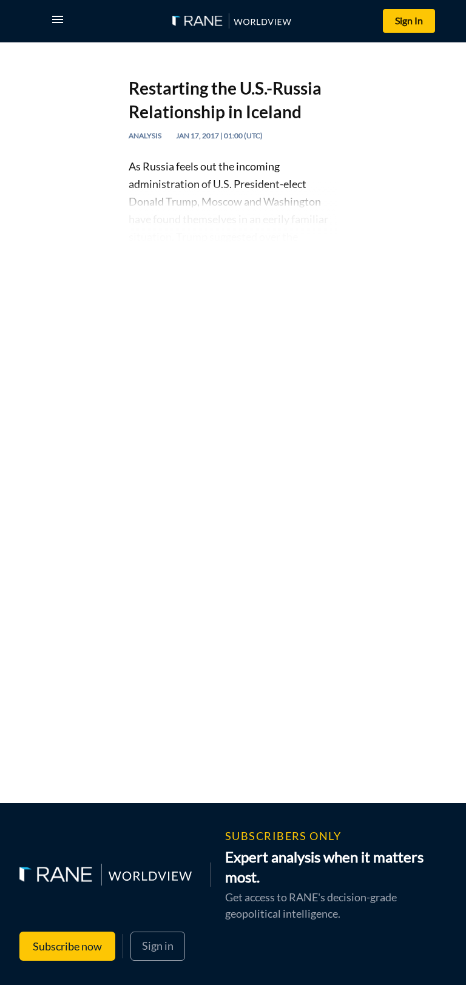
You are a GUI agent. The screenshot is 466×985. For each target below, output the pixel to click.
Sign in (158, 945)
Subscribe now (67, 946)
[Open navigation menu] (60, 21)
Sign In (409, 20)
